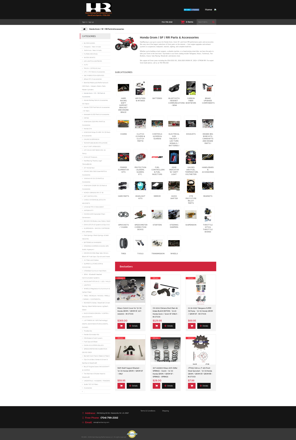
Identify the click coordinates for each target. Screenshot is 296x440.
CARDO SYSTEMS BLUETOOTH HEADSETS (94, 201)
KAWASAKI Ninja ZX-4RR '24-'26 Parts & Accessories (96, 134)
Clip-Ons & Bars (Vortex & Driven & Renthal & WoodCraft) (95, 361)
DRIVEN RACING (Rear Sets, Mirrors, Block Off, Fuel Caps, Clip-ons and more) (96, 254)
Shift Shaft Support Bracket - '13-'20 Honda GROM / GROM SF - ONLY (130, 371)
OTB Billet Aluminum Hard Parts (95, 271)
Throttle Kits (88, 331)
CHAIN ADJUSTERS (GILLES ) (94, 345)
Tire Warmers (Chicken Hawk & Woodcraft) (93, 375)
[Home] (98, 7)
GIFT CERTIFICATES (90, 196)
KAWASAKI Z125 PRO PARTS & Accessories (93, 123)
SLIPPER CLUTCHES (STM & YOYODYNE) (92, 265)
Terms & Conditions (147, 411)
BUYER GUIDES (89, 43)
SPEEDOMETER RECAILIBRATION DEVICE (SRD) (94, 350)
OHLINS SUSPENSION (91, 139)
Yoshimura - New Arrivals (93, 50)
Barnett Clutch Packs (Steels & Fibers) (97, 356)
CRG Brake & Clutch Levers (93, 338)
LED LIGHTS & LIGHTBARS (93, 61)
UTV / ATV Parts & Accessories (94, 72)
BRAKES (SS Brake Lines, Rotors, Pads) (97, 221)
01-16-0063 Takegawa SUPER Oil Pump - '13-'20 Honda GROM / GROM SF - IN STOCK (200, 311)
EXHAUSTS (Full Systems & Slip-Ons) (97, 225)
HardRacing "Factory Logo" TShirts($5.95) (92, 162)
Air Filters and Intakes (91, 260)
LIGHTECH (87, 285)
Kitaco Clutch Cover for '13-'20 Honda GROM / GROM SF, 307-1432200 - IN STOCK (129, 311)
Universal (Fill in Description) (94, 207)
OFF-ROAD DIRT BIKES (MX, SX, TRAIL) (94, 151)
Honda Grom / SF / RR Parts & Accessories (93, 95)
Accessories (88, 388)
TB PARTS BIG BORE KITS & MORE (95, 143)
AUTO (86, 65)
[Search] (213, 22)
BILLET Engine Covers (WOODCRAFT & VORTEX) (95, 368)
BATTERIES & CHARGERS (92, 242)
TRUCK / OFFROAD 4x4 (92, 68)
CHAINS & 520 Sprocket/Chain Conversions (93, 215)
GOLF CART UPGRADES (92, 146)
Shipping (165, 411)
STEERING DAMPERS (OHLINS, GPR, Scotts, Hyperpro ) (95, 247)
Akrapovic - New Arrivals (92, 47)
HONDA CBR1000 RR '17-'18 (93, 192)
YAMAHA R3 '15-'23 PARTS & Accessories (93, 180)
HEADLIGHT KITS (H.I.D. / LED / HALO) (97, 281)
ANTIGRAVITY (88, 210)
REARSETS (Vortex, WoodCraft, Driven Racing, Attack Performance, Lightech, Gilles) (96, 306)
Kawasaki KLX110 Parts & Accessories (96, 114)
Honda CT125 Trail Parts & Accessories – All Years (96, 109)
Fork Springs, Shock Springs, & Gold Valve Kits (95, 237)
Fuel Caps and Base (90, 342)
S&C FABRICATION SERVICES (94, 75)
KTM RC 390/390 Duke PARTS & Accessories (94, 173)
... (84, 391)
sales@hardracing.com (101, 422)
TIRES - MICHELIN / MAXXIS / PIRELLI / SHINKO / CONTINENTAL (96, 297)
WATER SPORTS (89, 57)
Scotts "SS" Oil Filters (91, 384)
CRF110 (86, 118)
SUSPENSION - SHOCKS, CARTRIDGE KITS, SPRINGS (96, 230)
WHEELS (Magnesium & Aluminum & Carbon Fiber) (96, 290)
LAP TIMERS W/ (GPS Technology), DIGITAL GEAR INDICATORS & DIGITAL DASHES (95, 324)
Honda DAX (88, 129)
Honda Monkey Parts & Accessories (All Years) (95, 102)
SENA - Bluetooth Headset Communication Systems (92, 276)
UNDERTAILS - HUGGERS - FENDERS (97, 381)
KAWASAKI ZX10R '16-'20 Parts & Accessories (94, 187)
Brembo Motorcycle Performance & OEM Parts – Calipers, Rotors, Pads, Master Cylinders (95, 86)
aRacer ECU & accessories (93, 79)
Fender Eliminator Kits (91, 334)
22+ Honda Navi (89, 168)
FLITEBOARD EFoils (91, 54)
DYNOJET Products (90, 157)
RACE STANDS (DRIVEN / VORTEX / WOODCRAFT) (95, 315)
